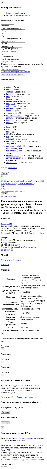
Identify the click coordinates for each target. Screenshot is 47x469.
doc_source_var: (13, 141)
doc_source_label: (13, 146)
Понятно (5, 412)
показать (12, 168)
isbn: (8, 127)
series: (8, 111)
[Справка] (35, 184)
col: (7, 136)
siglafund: (10, 139)
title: (8, 89)
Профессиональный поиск (18, 15)
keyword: (10, 94)
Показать (5, 264)
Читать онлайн (7, 397)
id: (7, 134)
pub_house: (11, 106)
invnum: (9, 120)
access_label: (11, 162)
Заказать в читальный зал (12, 247)
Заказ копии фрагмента (27, 397)
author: (9, 87)
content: (9, 92)
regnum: (9, 118)
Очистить (12, 173)
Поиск (4, 173)
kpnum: (9, 122)
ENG (3, 186)
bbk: (8, 132)
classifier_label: (12, 155)
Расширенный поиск (15, 13)
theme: (9, 99)
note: (8, 96)
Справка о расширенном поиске (15, 72)
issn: (8, 129)
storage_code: (12, 113)
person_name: (12, 101)
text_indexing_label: (14, 151)
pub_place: (10, 104)
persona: (9, 108)
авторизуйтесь (28, 438)
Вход (3, 188)
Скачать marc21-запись (11, 260)
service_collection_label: (16, 158)
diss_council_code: (14, 115)
